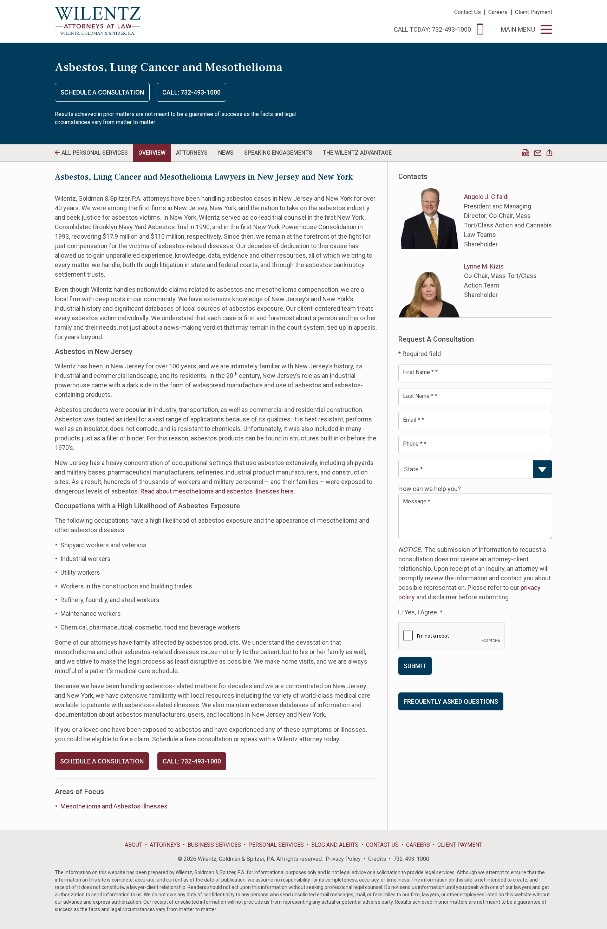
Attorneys (165, 844)
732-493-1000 (411, 859)
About (133, 844)
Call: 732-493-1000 (191, 92)
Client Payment (533, 12)
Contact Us (467, 12)
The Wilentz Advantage (357, 152)
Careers (498, 12)
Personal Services (276, 844)
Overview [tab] (151, 152)
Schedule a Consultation (102, 92)
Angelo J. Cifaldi (486, 196)
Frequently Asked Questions (451, 701)
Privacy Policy (343, 859)
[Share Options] (549, 153)
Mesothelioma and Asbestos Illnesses (114, 806)
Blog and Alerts (335, 844)
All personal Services (94, 152)
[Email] (537, 153)
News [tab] (226, 152)
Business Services (214, 844)
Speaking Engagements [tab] (278, 152)
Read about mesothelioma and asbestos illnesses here (217, 491)
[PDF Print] (525, 153)
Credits (377, 859)
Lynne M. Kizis (484, 266)
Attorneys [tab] (192, 152)
